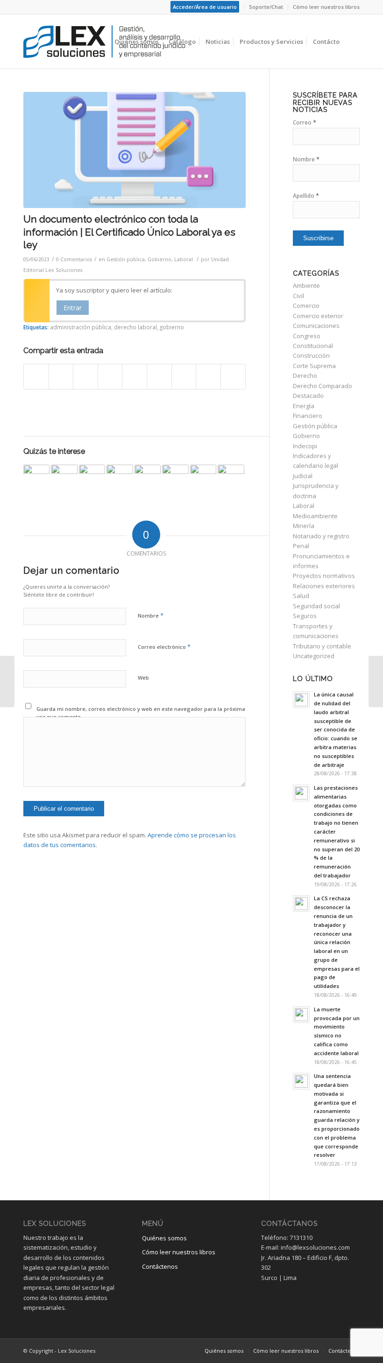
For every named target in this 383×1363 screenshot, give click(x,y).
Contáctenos (160, 1266)
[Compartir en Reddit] (208, 376)
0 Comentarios (74, 259)
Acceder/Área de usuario (205, 6)
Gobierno (159, 259)
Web (143, 677)
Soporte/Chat (266, 6)
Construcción (311, 355)
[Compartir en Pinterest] (110, 376)
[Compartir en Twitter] (61, 376)
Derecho (305, 375)
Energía (303, 406)
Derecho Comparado (322, 386)
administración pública (80, 327)
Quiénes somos (164, 1238)
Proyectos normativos (324, 575)
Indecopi (305, 446)
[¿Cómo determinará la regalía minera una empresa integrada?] (175, 478)
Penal (301, 546)
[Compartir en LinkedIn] (134, 376)
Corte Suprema (314, 366)
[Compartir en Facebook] (36, 376)
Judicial (302, 476)
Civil (298, 296)
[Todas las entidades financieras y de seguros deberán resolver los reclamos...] (376, 681)
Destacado (308, 395)
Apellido (306, 196)
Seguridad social (316, 606)
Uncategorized (313, 656)
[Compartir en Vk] (184, 376)
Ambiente (306, 285)
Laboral (183, 259)
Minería (303, 526)
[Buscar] (352, 41)
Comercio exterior (318, 316)
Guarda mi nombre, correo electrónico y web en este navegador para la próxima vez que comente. (140, 712)
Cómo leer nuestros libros (326, 6)
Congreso (306, 336)
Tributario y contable (322, 646)
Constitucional (313, 345)
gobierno (172, 327)
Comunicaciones (316, 325)
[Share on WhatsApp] (85, 376)
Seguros (305, 616)
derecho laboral (135, 327)
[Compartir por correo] (233, 376)
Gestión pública (125, 259)
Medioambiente (315, 516)
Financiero (307, 415)
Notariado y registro (321, 536)
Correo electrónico (164, 646)
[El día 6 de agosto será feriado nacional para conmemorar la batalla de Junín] (148, 478)
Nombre (150, 615)
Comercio (306, 305)
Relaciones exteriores (324, 586)
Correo (304, 122)
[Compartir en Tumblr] (159, 376)
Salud (301, 595)
